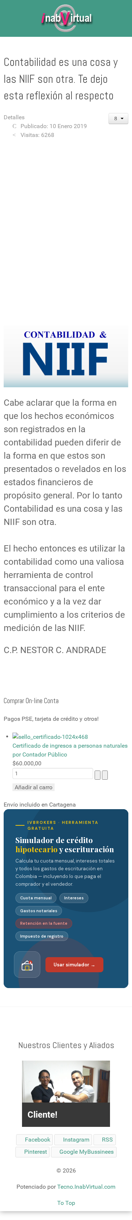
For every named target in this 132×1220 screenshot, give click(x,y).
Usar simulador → (74, 965)
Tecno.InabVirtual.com (86, 1186)
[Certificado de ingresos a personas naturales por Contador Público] (50, 736)
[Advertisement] (66, 214)
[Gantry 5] (66, 18)
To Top (66, 1202)
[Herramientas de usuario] (119, 118)
